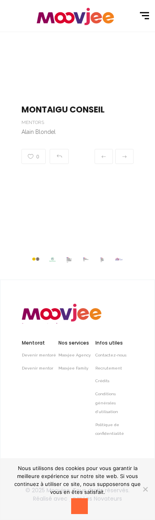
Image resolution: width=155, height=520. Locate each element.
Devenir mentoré (39, 355)
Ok (79, 506)
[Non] (145, 489)
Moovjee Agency (74, 355)
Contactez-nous (110, 355)
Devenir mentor (37, 368)
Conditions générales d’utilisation (106, 403)
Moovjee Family (73, 368)
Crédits (102, 381)
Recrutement (108, 368)
